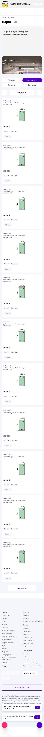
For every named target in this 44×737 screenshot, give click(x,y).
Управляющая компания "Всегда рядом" (9, 658)
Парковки (26, 615)
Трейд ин (26, 657)
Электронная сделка (8, 633)
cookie (18, 716)
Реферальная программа (9, 636)
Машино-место (32, 80)
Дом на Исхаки (28, 643)
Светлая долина (28, 637)
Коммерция (32, 85)
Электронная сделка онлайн (32, 666)
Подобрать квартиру (8, 630)
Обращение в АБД (22, 687)
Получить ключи (7, 639)
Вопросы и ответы (7, 643)
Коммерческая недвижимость (32, 621)
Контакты (5, 662)
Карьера (4, 618)
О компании (6, 615)
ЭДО (3, 646)
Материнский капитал (30, 660)
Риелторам (5, 627)
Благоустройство (7, 655)
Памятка (4, 649)
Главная (4, 17)
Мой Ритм (26, 628)
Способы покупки (28, 650)
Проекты (25, 625)
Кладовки (11, 85)
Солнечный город (28, 640)
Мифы (25, 646)
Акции (4, 621)
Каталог (4, 666)
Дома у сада (27, 634)
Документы (5, 652)
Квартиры (11, 80)
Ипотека (25, 654)
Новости (4, 624)
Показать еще (22, 588)
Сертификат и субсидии (30, 663)
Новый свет (26, 631)
